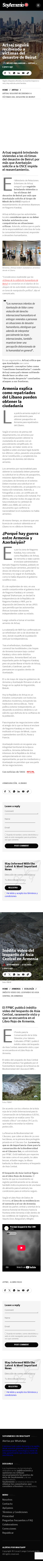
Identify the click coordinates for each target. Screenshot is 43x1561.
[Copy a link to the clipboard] (28, 73)
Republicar (8, 1533)
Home (5, 90)
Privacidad (8, 1516)
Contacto (7, 1504)
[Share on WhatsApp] (14, 73)
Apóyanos (7, 1508)
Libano (23, 783)
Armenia (16, 989)
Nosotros (7, 1500)
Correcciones (9, 1529)
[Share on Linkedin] (18, 73)
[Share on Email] (23, 73)
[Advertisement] (21, 121)
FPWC (5, 1282)
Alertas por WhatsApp (14, 1441)
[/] (38, 5)
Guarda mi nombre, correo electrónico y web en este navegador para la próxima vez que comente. (21, 837)
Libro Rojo (16, 1282)
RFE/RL (31, 772)
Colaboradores (10, 1525)
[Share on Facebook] (5, 73)
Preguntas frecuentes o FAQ (17, 1520)
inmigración (10, 783)
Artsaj (31, 63)
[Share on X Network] (9, 73)
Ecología (27, 965)
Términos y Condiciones (15, 1512)
